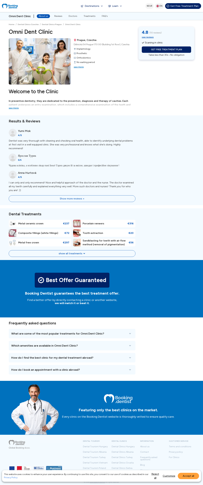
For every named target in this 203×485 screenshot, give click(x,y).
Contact (144, 452)
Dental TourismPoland (94, 468)
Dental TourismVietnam (95, 463)
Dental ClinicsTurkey (122, 457)
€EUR (149, 6)
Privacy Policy (10, 477)
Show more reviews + (72, 198)
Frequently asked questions (148, 458)
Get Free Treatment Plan (184, 5)
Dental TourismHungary (95, 447)
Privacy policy (176, 452)
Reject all (155, 475)
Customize (169, 475)
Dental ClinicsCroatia (123, 463)
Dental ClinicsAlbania (123, 452)
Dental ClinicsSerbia (122, 468)
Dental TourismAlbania (95, 452)
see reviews (148, 37)
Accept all (188, 475)
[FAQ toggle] (72, 333)
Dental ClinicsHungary (123, 447)
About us (43, 16)
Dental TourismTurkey (94, 457)
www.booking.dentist (97, 482)
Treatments (89, 16)
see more (79, 67)
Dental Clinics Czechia (28, 24)
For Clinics (174, 457)
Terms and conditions (180, 447)
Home (11, 24)
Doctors (73, 16)
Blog (142, 465)
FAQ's (105, 16)
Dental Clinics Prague (52, 24)
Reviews (58, 16)
